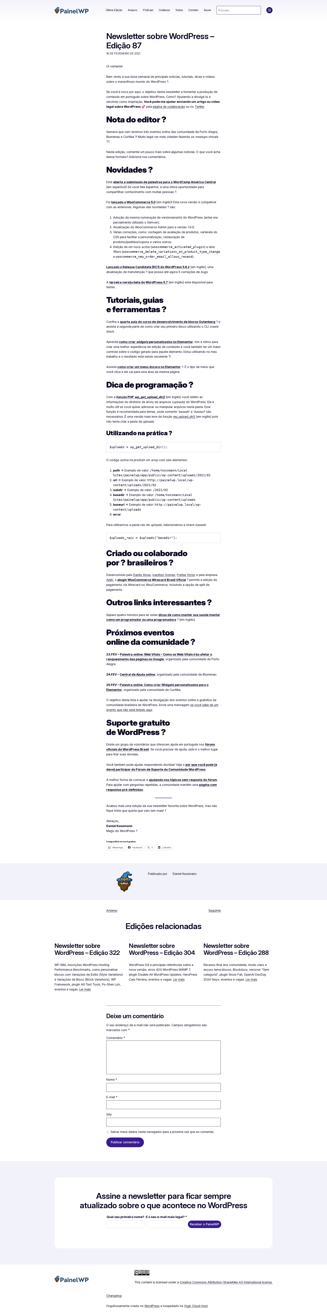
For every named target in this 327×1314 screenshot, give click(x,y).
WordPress (152, 1306)
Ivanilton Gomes (163, 575)
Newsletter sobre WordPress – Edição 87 (160, 40)
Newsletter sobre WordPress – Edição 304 (162, 949)
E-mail (111, 1097)
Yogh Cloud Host (196, 1306)
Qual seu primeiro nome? (125, 1217)
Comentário (115, 1038)
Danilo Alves (142, 575)
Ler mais (85, 989)
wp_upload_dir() (184, 416)
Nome (111, 1079)
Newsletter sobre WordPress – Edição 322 (87, 949)
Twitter (199, 106)
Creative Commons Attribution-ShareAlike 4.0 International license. (226, 1282)
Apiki (109, 580)
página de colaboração (169, 106)
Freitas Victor (186, 575)
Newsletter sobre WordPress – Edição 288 (236, 949)
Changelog (114, 1295)
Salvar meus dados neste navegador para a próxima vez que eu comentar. (162, 1132)
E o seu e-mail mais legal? (166, 1217)
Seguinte (214, 910)
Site (109, 1114)
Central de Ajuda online (137, 674)
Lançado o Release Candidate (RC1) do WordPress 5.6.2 (148, 267)
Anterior (112, 910)
